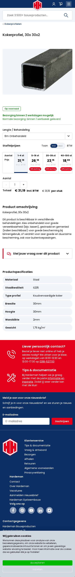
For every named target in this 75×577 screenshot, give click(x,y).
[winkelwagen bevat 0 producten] (60, 4)
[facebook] (13, 510)
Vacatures (16, 490)
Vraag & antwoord (35, 450)
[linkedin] (40, 510)
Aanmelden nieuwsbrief (24, 495)
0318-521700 (47, 361)
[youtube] (31, 510)
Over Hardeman (19, 486)
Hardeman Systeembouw (25, 499)
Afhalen (29, 459)
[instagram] (49, 510)
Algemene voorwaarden (39, 468)
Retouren (30, 463)
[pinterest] (22, 510)
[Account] (53, 4)
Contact (15, 481)
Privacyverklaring (34, 472)
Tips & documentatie (37, 445)
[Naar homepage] (37, 5)
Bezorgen (30, 454)
